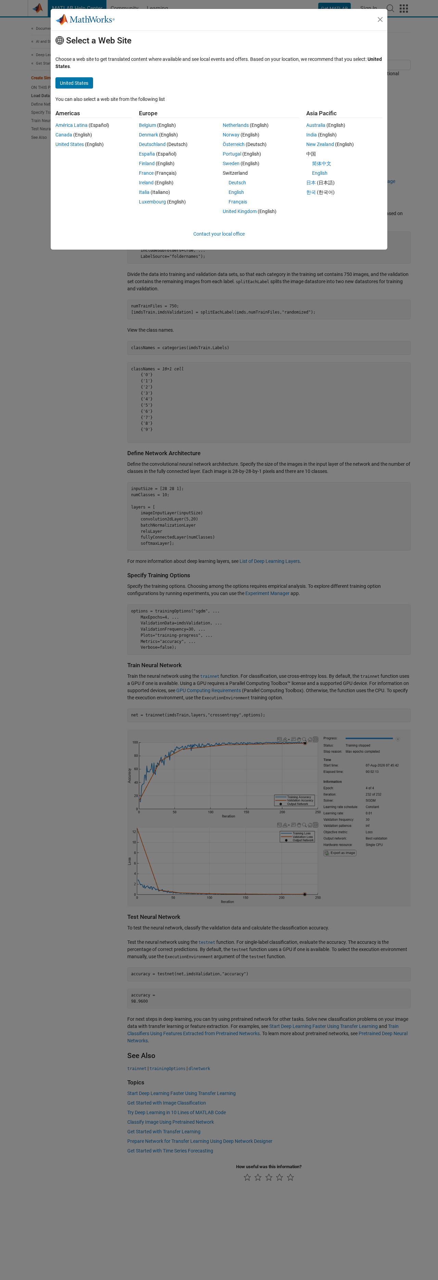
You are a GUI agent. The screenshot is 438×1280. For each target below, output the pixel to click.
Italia (144, 192)
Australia (315, 125)
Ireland (146, 182)
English (236, 192)
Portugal (232, 154)
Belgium (147, 125)
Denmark (148, 134)
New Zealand (320, 144)
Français (238, 201)
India (311, 134)
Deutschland (152, 144)
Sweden (231, 163)
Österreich (234, 144)
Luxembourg (152, 201)
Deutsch (237, 182)
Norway (231, 134)
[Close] (380, 19)
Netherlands (236, 125)
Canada (63, 134)
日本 (311, 182)
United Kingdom (240, 211)
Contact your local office (219, 234)
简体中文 (321, 163)
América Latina (71, 125)
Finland (147, 163)
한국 (311, 192)
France (146, 173)
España (147, 154)
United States (69, 144)
